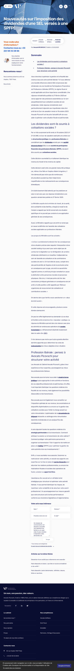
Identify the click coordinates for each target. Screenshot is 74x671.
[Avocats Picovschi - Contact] (61, 6)
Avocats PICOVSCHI (39, 47)
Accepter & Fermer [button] (64, 665)
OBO (45, 333)
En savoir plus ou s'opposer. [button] (12, 668)
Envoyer (48, 539)
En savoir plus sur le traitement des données (41, 546)
